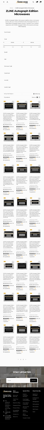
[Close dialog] (42, 200)
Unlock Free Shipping (11, 222)
